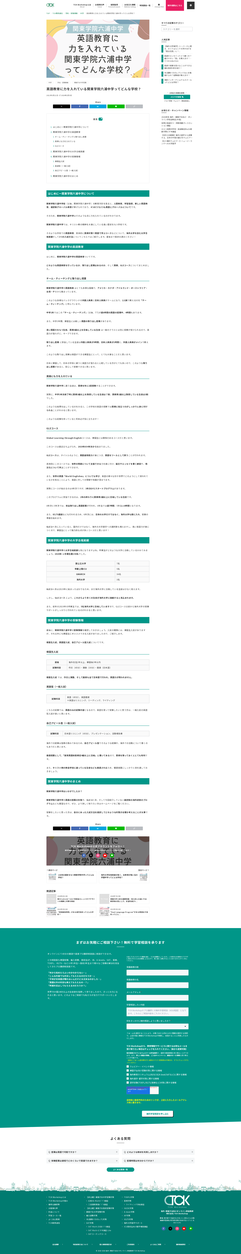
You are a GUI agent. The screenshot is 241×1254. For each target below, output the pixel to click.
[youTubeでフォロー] (184, 1228)
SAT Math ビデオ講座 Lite (99, 1230)
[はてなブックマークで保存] (98, 106)
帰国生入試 (59, 161)
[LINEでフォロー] (112, 855)
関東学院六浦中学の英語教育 (66, 131)
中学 (50, 83)
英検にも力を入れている (65, 141)
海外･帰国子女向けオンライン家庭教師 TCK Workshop (125, 1251)
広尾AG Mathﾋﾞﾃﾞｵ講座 (98, 1201)
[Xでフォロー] (91, 855)
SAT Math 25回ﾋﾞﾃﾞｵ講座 (99, 1226)
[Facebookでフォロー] (84, 855)
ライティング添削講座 (135, 1204)
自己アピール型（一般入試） (67, 170)
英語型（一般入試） (63, 166)
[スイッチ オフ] (191, 5)
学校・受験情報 (62, 83)
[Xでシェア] (61, 106)
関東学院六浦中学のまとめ (65, 175)
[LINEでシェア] (116, 106)
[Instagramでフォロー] (98, 855)
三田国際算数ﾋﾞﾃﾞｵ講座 (98, 1204)
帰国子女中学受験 (80, 83)
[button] (134, 106)
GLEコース (59, 146)
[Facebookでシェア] (79, 106)
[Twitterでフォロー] (170, 1228)
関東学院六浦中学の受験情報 (66, 156)
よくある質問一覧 (120, 1169)
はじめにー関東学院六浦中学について (71, 126)
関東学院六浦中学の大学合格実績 (69, 151)
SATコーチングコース (97, 1234)
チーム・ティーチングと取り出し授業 (70, 136)
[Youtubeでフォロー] (105, 855)
